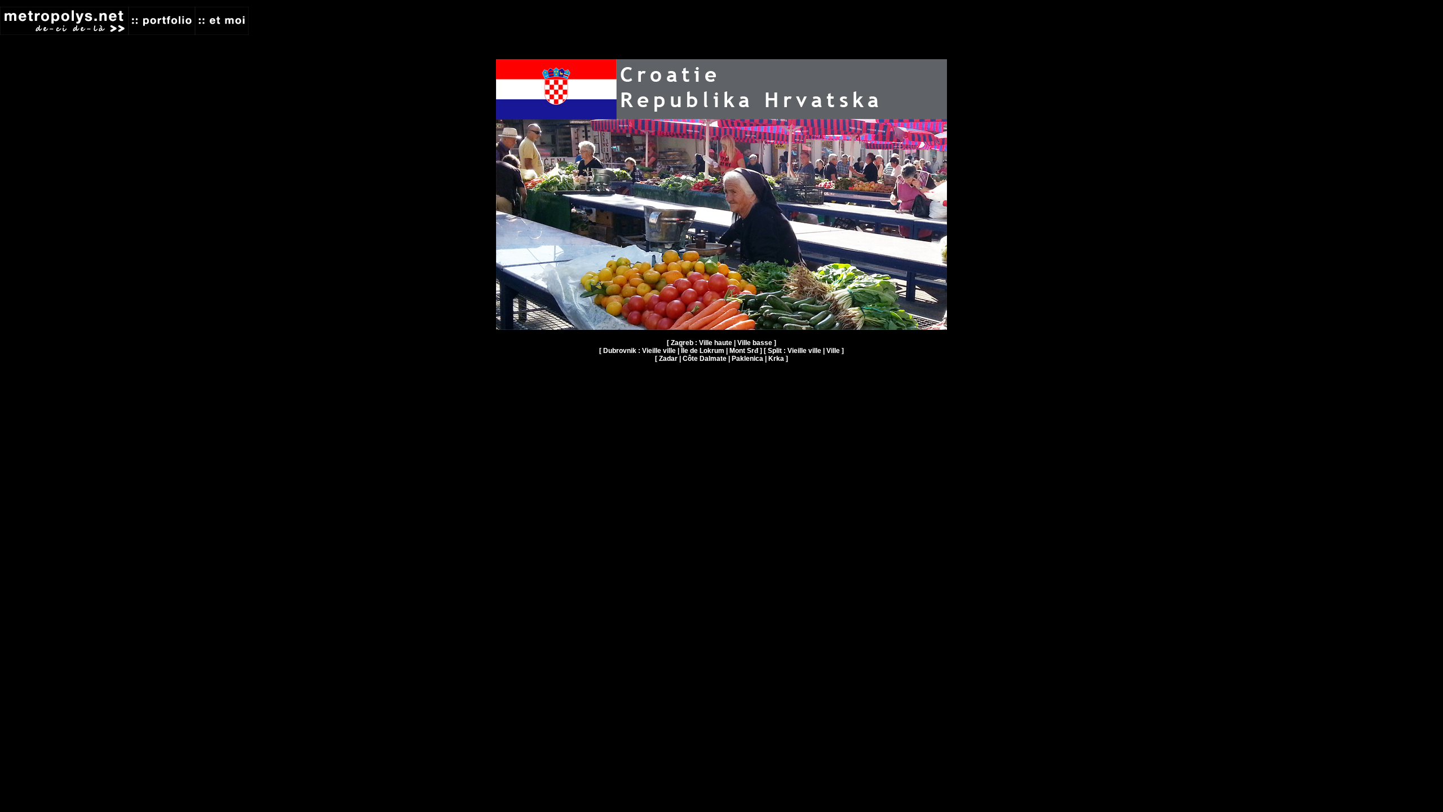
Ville (833, 351)
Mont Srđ (743, 351)
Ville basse (754, 343)
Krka (776, 359)
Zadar (668, 359)
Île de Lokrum (702, 351)
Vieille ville (659, 351)
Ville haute (715, 343)
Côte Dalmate (705, 359)
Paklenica (747, 359)
